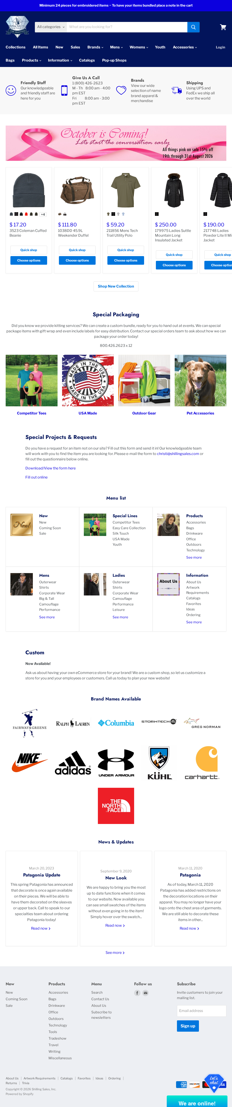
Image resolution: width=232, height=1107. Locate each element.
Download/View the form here (50, 468)
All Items (40, 47)
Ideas (190, 609)
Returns (11, 1083)
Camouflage (49, 604)
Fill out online (36, 477)
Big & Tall (46, 599)
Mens (115, 47)
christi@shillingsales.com (178, 454)
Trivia (25, 1083)
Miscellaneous (60, 1058)
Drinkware (194, 533)
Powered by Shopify (20, 1094)
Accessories (183, 47)
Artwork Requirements (197, 590)
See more (194, 557)
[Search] (193, 27)
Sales (75, 47)
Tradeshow (57, 1038)
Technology (195, 550)
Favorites (193, 604)
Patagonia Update (41, 875)
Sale (42, 533)
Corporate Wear (52, 593)
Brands (94, 47)
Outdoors (193, 545)
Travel (53, 1045)
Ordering (193, 615)
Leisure (119, 610)
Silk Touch (121, 533)
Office (191, 539)
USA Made (121, 539)
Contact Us (100, 999)
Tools (52, 1032)
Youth (160, 47)
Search (97, 992)
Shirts (44, 588)
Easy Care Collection (129, 528)
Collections (15, 47)
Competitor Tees (126, 522)
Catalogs (87, 60)
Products (30, 60)
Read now (39, 928)
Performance (49, 610)
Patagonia (190, 875)
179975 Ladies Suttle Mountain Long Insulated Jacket (173, 235)
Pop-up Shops (114, 60)
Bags (10, 60)
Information (59, 60)
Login (220, 47)
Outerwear (47, 582)
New (59, 47)
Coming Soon (50, 528)
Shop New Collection (116, 286)
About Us (193, 582)
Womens (138, 47)
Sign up (188, 1026)
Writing (54, 1052)
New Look (116, 878)
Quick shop (28, 250)
